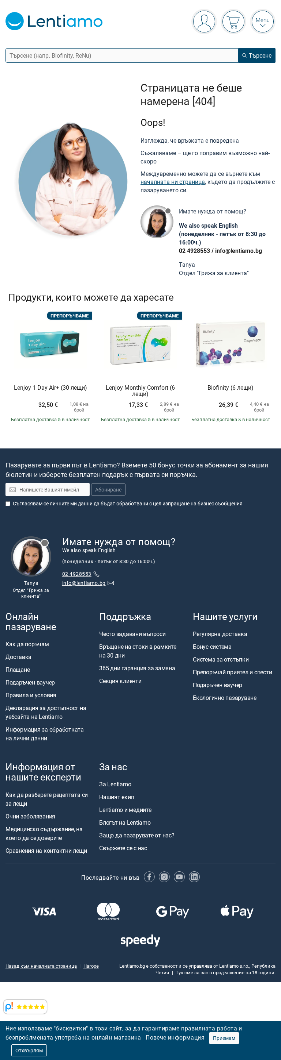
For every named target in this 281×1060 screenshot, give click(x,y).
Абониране (108, 489)
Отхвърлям (29, 1050)
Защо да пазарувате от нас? (137, 835)
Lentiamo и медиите (125, 810)
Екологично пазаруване (224, 698)
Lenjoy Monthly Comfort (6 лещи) (140, 391)
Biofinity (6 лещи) (230, 388)
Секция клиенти (120, 681)
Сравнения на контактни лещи (46, 850)
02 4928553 (194, 251)
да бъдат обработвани (121, 503)
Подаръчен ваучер (30, 682)
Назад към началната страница (41, 965)
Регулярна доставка (220, 634)
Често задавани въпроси (132, 634)
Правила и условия (30, 695)
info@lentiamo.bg (238, 251)
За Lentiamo (115, 784)
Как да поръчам (27, 644)
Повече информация (175, 1037)
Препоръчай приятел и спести (232, 672)
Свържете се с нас (123, 848)
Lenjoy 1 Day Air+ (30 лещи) (50, 388)
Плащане (17, 670)
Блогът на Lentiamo (125, 822)
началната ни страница (172, 182)
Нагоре (91, 965)
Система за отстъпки (220, 659)
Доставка (18, 657)
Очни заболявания (30, 816)
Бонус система (212, 647)
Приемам (224, 1037)
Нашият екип (116, 797)
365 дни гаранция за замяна (137, 668)
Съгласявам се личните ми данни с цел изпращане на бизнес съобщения (128, 503)
